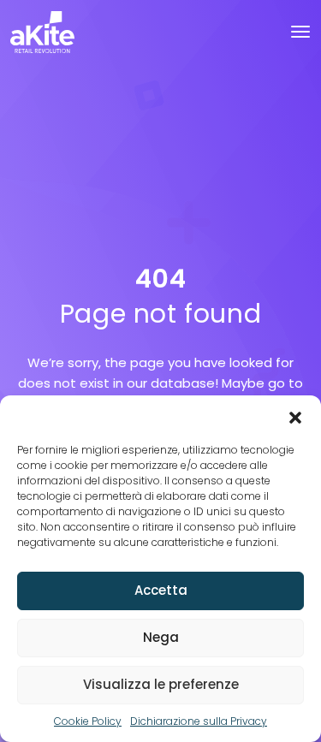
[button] (295, 416)
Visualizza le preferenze (161, 684)
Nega (161, 637)
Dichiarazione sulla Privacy (198, 721)
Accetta (160, 590)
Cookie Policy (88, 721)
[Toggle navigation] (300, 31)
